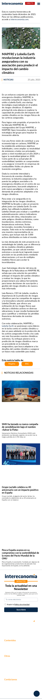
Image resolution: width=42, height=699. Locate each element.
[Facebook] (14, 629)
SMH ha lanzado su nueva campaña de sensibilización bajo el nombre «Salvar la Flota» (20, 427)
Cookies (7, 673)
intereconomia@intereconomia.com (18, 686)
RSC (27, 364)
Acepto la (18, 604)
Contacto (8, 661)
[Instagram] (28, 629)
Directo (29, 3)
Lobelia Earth (8, 326)
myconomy (8, 645)
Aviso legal (8, 665)
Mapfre (11, 364)
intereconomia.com (19, 19)
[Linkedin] (35, 629)
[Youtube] (21, 629)
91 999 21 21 (9, 689)
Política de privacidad (13, 669)
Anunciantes (9, 649)
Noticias (8, 80)
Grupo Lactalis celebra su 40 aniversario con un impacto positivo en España (20, 490)
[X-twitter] (7, 629)
